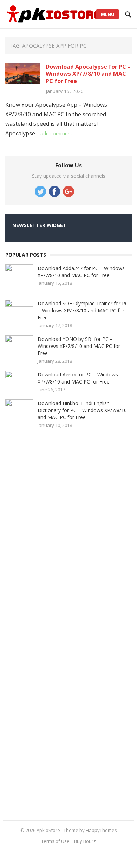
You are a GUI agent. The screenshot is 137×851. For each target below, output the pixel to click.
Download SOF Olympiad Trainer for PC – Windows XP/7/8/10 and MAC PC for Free (83, 310)
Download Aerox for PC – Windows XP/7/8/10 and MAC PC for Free (78, 378)
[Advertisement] (58, 622)
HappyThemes (101, 830)
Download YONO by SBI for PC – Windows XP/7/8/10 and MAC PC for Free (79, 346)
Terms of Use (55, 841)
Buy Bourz (85, 841)
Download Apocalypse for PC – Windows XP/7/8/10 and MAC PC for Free (88, 74)
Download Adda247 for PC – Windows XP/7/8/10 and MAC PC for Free (81, 271)
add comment (56, 133)
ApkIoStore (48, 830)
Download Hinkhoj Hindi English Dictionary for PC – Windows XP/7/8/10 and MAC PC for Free (82, 410)
